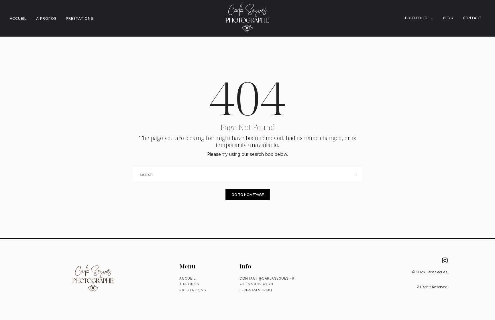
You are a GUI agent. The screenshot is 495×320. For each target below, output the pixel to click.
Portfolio (416, 18)
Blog (448, 18)
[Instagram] (445, 260)
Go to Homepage (247, 194)
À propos (46, 18)
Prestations (79, 18)
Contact (472, 18)
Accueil (18, 18)
